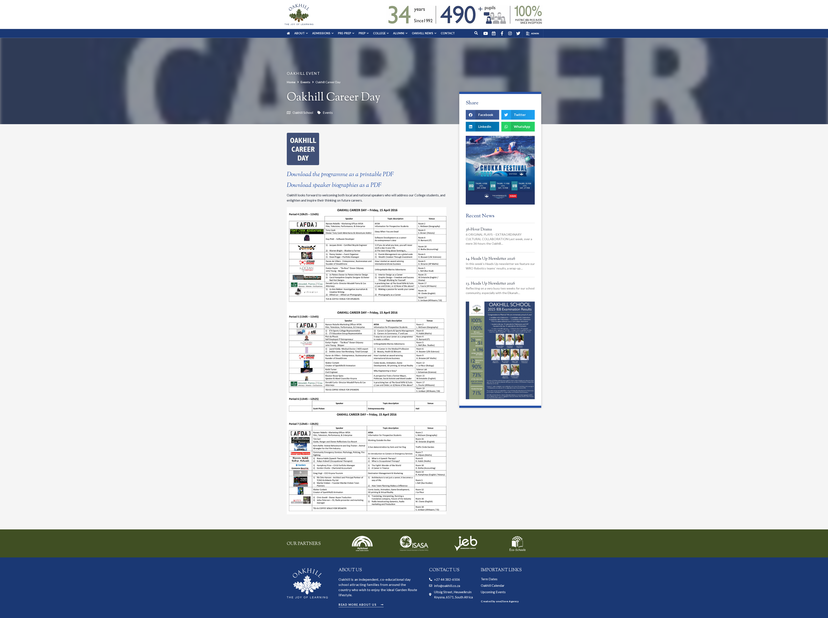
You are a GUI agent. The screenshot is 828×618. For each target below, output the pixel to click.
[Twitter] (518, 33)
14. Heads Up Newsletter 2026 (490, 259)
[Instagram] (510, 33)
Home (291, 82)
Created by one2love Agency (500, 601)
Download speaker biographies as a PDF (334, 185)
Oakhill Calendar (493, 585)
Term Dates (489, 579)
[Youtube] (485, 33)
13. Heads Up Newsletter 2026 (490, 283)
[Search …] (476, 33)
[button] (532, 33)
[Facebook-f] (502, 33)
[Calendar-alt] (493, 33)
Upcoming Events (493, 592)
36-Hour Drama (479, 229)
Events (305, 82)
